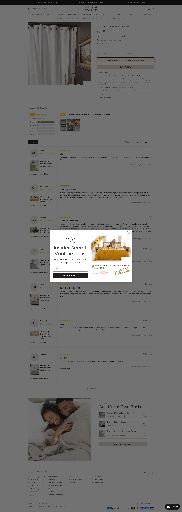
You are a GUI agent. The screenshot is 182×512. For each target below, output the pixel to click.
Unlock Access (70, 275)
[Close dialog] (129, 233)
